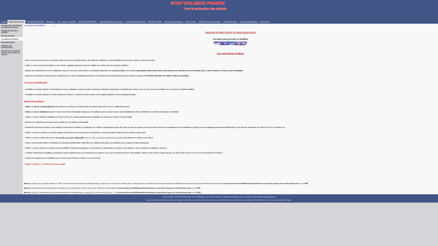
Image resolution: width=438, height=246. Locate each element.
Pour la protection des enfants (205, 8)
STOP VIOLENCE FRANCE (198, 3)
